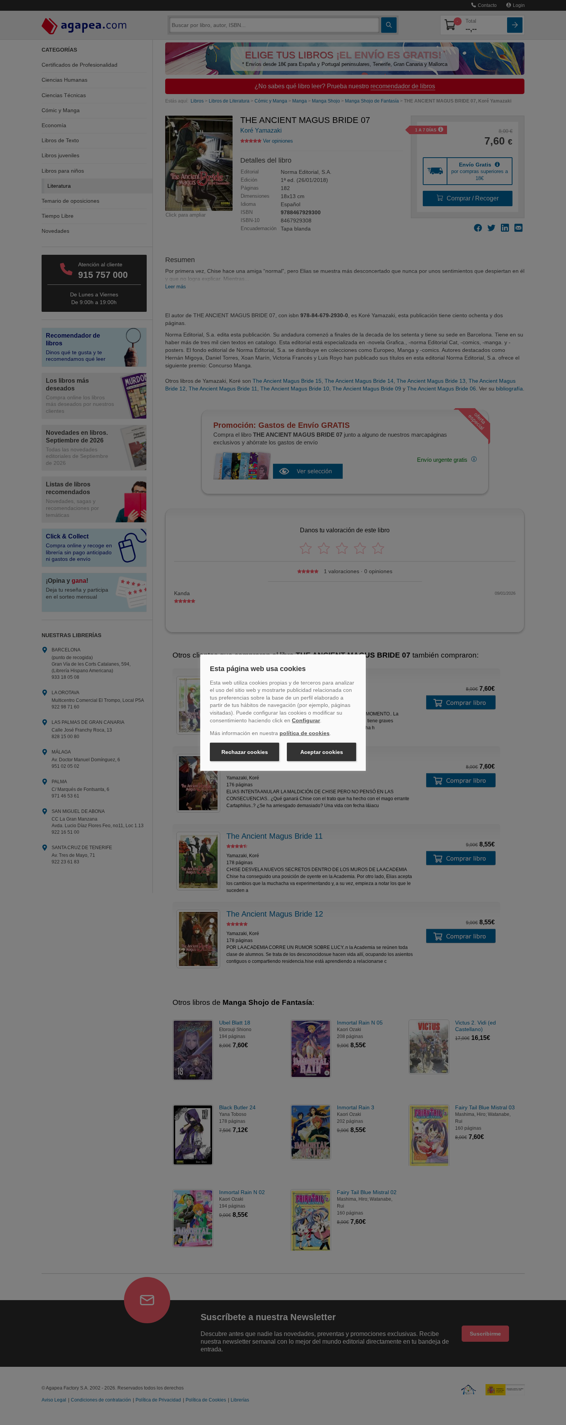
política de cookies (305, 733)
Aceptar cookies (321, 752)
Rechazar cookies (244, 752)
